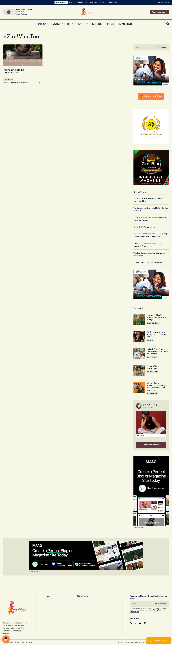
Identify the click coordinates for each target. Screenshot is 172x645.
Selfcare (150, 340)
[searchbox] (145, 47)
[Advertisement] (151, 491)
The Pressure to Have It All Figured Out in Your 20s (157, 334)
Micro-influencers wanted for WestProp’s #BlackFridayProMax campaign (157, 386)
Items (48, 596)
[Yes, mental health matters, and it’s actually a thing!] (139, 319)
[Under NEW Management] (139, 370)
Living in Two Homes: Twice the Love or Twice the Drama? (157, 351)
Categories (82, 596)
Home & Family (152, 357)
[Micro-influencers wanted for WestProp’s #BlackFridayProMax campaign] (139, 387)
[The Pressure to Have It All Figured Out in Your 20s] (139, 336)
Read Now (113, 2)
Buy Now (29, 642)
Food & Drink (8, 79)
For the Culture (152, 393)
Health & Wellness (61, 2)
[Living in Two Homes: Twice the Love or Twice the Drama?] (139, 353)
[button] (163, 2)
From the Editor (152, 372)
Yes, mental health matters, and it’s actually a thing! (88, 2)
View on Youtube (21, 14)
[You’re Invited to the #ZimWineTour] (23, 55)
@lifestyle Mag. (150, 404)
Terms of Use (134, 612)
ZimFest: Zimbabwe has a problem (147, 262)
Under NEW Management (144, 227)
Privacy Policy (157, 610)
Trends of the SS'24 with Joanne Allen (23, 10)
